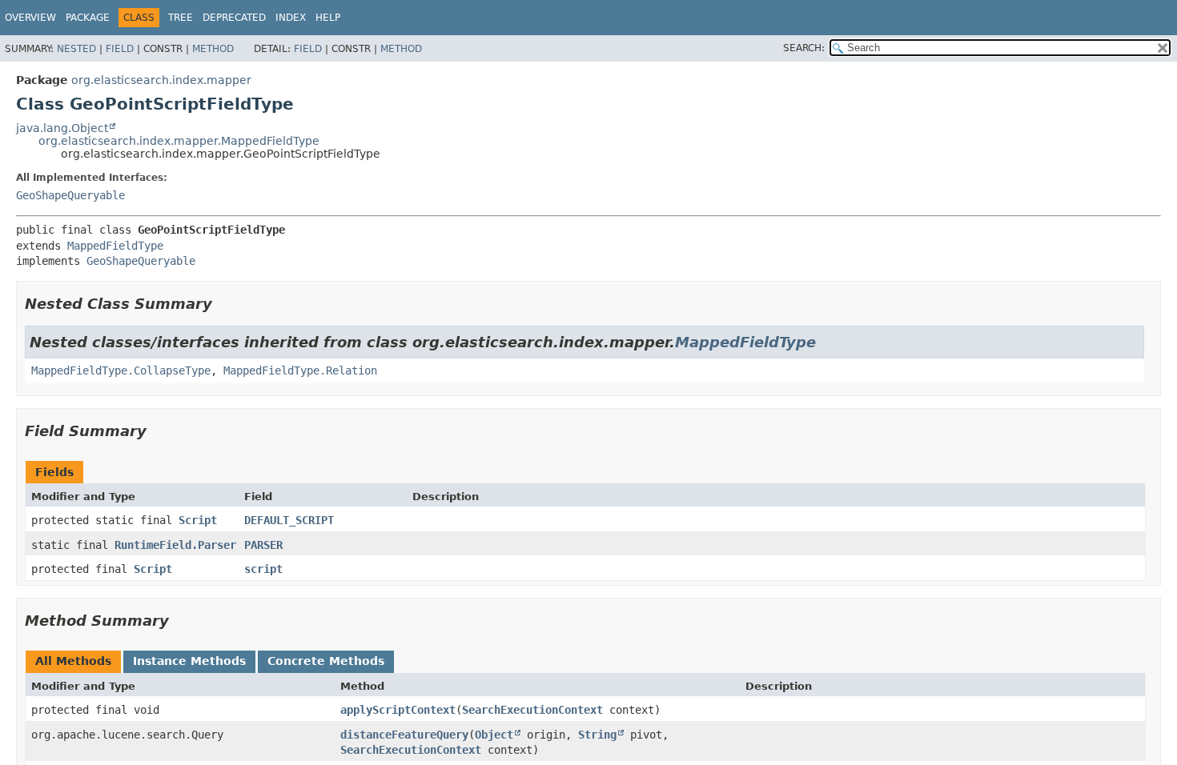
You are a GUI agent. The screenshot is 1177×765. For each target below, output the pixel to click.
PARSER (263, 545)
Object (494, 734)
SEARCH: (804, 48)
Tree (180, 17)
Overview (30, 17)
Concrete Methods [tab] (325, 661)
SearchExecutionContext (532, 709)
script (263, 569)
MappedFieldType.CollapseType (121, 370)
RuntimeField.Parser (175, 545)
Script (198, 520)
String (597, 734)
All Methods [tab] (73, 661)
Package (88, 17)
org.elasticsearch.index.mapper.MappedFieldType (178, 140)
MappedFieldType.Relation (300, 370)
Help (327, 17)
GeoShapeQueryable (70, 195)
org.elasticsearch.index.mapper (161, 80)
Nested (76, 48)
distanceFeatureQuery (404, 734)
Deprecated (234, 17)
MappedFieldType (115, 245)
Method (213, 48)
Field (120, 48)
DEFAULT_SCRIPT (289, 520)
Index (290, 17)
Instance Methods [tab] (189, 661)
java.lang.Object (62, 128)
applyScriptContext (398, 709)
